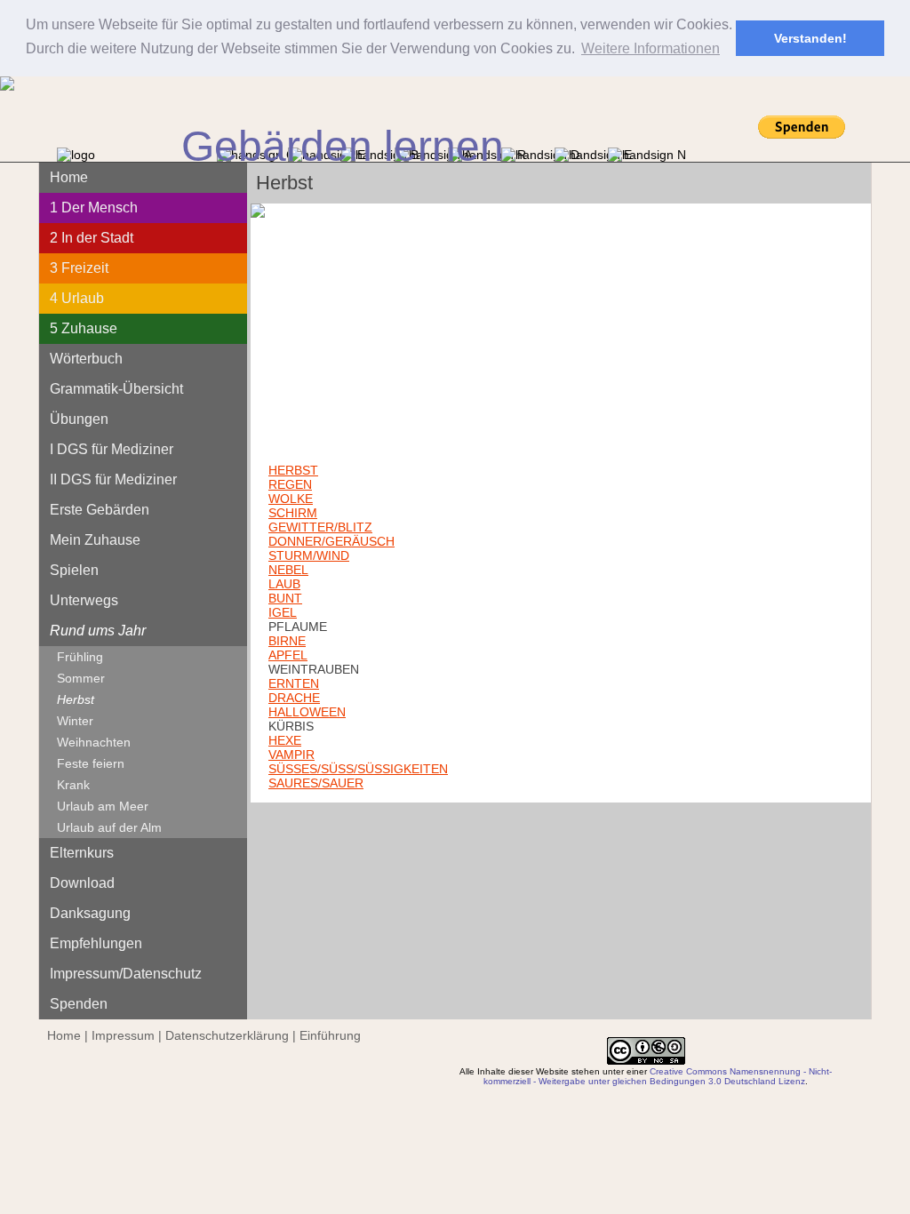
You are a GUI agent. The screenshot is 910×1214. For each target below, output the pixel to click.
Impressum (123, 1035)
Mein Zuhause (95, 539)
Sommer (81, 678)
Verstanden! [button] (810, 38)
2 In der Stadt (91, 237)
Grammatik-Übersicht (116, 388)
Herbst (75, 699)
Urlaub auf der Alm (109, 827)
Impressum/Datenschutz (126, 973)
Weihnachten (94, 742)
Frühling (80, 657)
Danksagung (90, 913)
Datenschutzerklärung (227, 1035)
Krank (73, 785)
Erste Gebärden (99, 509)
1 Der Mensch (94, 207)
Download (82, 883)
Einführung (330, 1035)
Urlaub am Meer (102, 806)
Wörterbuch (86, 358)
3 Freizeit (79, 268)
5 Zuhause (83, 328)
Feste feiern (90, 763)
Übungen (79, 419)
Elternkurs (82, 852)
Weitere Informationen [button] (650, 48)
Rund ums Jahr (98, 630)
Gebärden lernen (342, 146)
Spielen (74, 570)
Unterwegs (84, 600)
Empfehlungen (96, 943)
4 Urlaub (77, 298)
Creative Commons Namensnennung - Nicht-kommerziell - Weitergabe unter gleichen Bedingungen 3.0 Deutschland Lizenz (657, 1076)
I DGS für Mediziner (111, 449)
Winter (75, 721)
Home (69, 177)
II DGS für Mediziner (113, 479)
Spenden (79, 1003)
